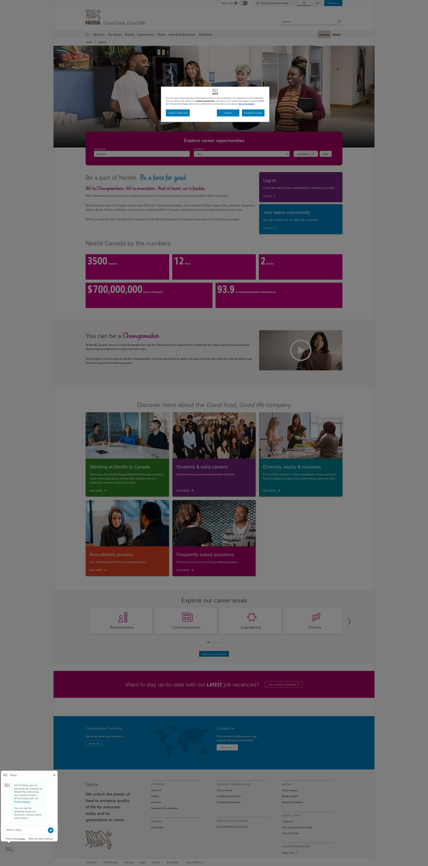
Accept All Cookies (253, 113)
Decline (228, 113)
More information (246, 104)
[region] (215, 104)
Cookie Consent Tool (178, 113)
